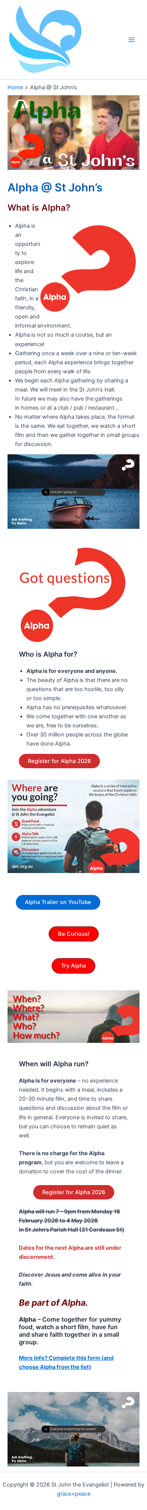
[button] (74, 934)
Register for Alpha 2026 (59, 761)
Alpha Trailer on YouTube (58, 902)
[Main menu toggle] (131, 40)
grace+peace (73, 1493)
